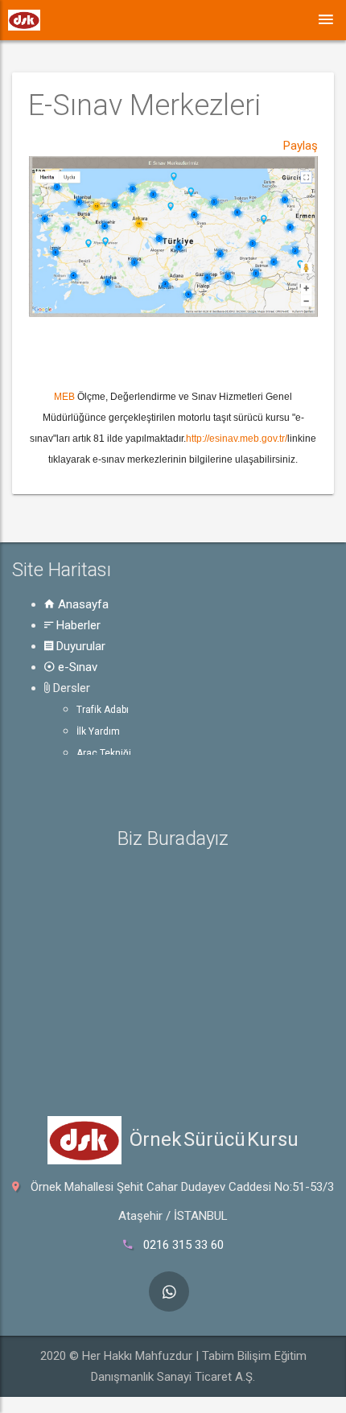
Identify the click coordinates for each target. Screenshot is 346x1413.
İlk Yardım (98, 731)
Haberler (77, 625)
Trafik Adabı (102, 709)
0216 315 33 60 (183, 1245)
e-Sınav (76, 667)
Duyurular (79, 646)
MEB (64, 396)
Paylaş (300, 145)
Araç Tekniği (103, 753)
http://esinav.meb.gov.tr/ (236, 438)
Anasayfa (82, 604)
